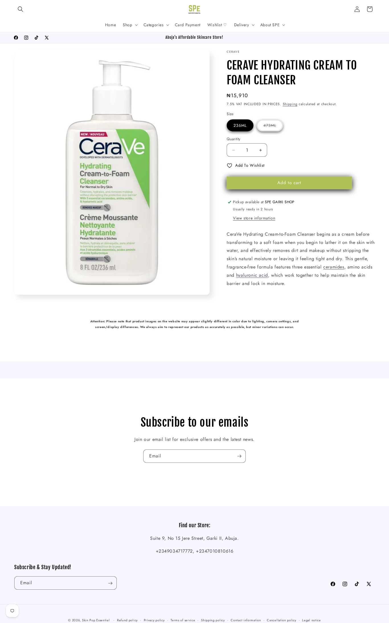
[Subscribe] (239, 456)
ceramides (333, 267)
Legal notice (311, 620)
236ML (240, 125)
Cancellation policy (281, 620)
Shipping (290, 104)
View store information (254, 218)
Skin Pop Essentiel (96, 620)
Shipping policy (213, 620)
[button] (20, 9)
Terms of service (183, 620)
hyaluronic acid (252, 275)
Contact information (246, 620)
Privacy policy (154, 620)
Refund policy (127, 620)
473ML (273, 126)
